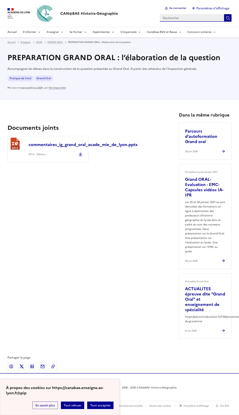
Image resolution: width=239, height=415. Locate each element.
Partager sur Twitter (21, 366)
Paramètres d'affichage (212, 8)
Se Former (75, 32)
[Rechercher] (228, 18)
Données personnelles (131, 406)
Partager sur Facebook (11, 366)
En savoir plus (45, 405)
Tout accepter (100, 405)
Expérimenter (101, 32)
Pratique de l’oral (20, 78)
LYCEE (39, 42)
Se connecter (177, 8)
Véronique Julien (57, 87)
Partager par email (42, 366)
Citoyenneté (128, 32)
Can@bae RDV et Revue (162, 32)
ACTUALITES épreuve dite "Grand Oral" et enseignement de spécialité (205, 299)
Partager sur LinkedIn (32, 366)
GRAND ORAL (55, 42)
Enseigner (53, 32)
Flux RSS (224, 406)
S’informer (29, 32)
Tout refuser (72, 405)
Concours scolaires (199, 32)
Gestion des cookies (160, 406)
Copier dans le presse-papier (53, 366)
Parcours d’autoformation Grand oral (201, 136)
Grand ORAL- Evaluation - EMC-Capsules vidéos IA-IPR (204, 187)
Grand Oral (44, 78)
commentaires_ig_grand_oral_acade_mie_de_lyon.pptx (83, 145)
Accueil (12, 32)
